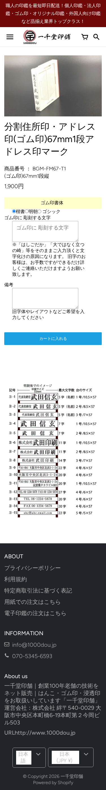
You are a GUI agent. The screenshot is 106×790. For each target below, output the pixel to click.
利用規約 (15, 579)
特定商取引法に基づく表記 (38, 590)
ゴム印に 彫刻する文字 (27, 217)
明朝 (33, 211)
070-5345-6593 (32, 656)
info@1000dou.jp (34, 644)
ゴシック (50, 211)
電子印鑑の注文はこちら (35, 613)
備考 (8, 284)
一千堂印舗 (71, 776)
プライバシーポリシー (32, 568)
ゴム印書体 (52, 202)
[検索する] (96, 37)
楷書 (20, 211)
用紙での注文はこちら (32, 601)
